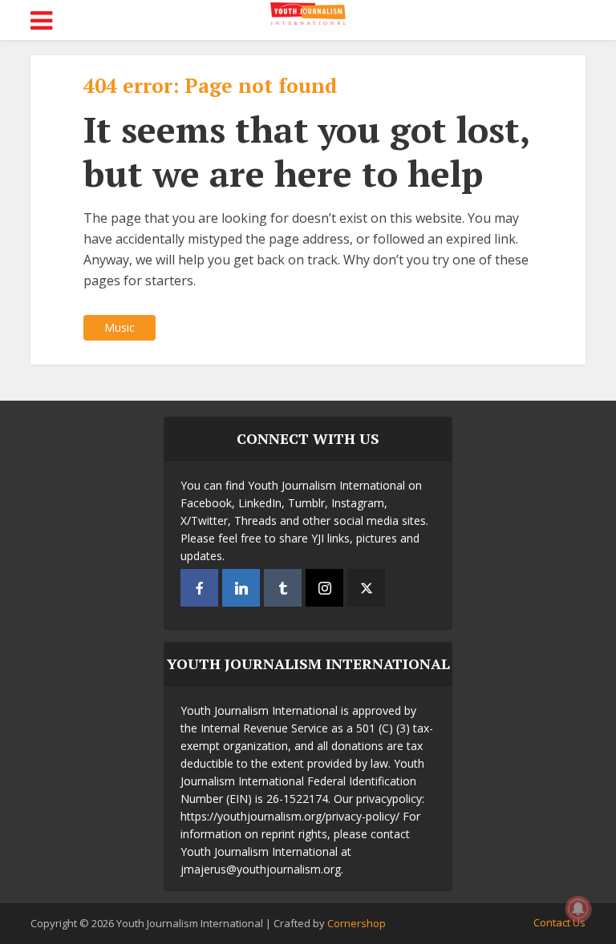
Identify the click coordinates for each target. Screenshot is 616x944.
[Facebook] (199, 588)
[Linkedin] (241, 588)
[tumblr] (283, 588)
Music (119, 327)
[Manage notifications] (578, 909)
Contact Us (559, 922)
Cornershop (356, 923)
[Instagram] (324, 588)
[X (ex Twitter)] (366, 588)
